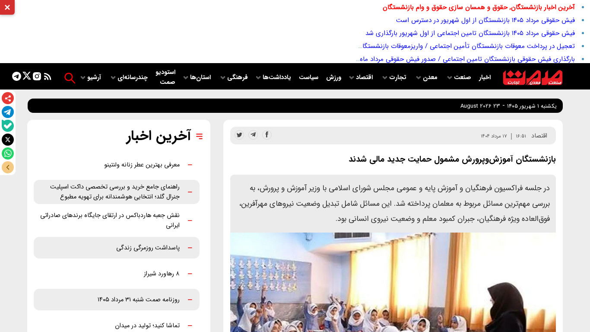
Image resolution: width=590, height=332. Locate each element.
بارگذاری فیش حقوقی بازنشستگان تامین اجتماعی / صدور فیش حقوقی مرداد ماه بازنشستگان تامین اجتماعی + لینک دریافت (409, 59)
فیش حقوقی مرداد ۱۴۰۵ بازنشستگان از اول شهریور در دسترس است (485, 20)
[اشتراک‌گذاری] (8, 98)
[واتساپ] (8, 153)
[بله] (8, 126)
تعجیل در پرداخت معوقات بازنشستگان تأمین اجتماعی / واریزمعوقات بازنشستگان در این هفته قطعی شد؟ (433, 46)
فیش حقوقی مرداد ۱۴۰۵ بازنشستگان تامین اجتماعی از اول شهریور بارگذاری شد (470, 33)
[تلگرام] (8, 112)
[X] (8, 140)
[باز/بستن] (8, 167)
